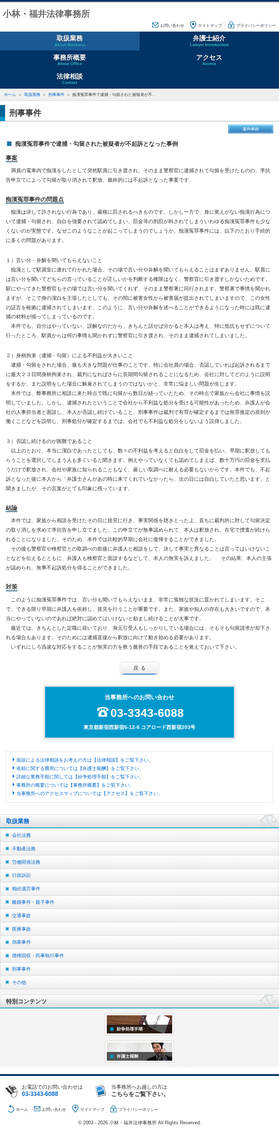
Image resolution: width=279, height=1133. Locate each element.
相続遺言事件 (26, 888)
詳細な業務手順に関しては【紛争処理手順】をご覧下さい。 (80, 776)
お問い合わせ (172, 25)
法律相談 (70, 79)
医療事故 (21, 929)
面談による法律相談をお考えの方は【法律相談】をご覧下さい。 (84, 760)
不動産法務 (24, 848)
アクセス (209, 60)
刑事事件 (56, 94)
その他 (19, 982)
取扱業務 (69, 41)
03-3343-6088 (147, 712)
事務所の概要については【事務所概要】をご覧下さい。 (75, 785)
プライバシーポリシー (256, 25)
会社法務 (21, 835)
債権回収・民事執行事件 (38, 955)
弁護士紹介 (209, 41)
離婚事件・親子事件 (33, 902)
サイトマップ (210, 25)
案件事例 (251, 129)
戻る (140, 668)
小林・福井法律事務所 (46, 14)
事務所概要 (69, 60)
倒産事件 (21, 942)
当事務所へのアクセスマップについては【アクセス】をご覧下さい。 (89, 793)
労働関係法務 (26, 862)
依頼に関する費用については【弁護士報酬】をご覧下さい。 (80, 768)
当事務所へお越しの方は (140, 1090)
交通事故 (21, 915)
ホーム (10, 94)
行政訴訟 (21, 875)
